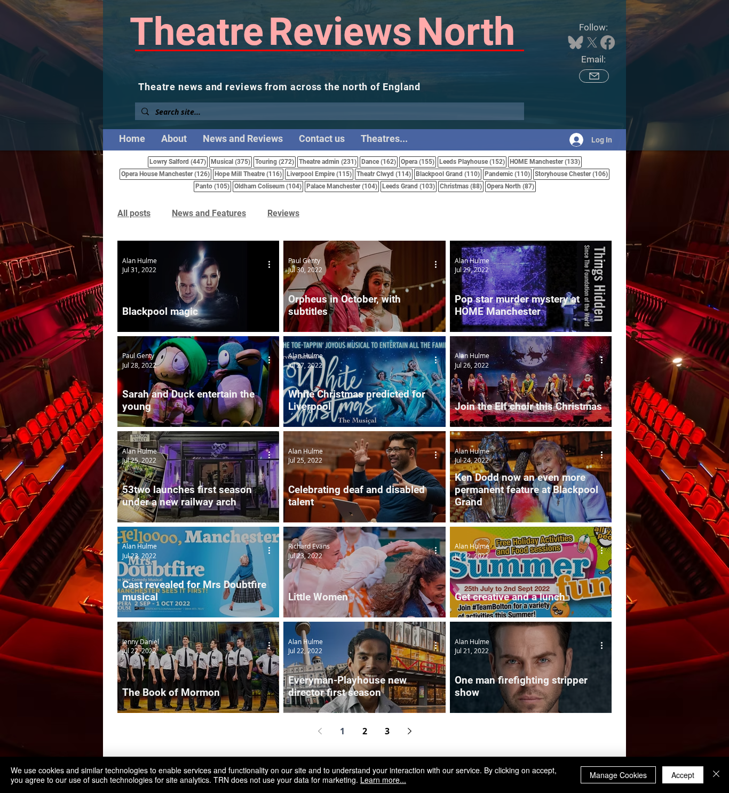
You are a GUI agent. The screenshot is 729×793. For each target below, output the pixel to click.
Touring (275, 161)
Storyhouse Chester (572, 174)
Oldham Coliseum (268, 186)
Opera (418, 161)
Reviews (283, 213)
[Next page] (409, 731)
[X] (592, 42)
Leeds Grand (409, 186)
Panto (213, 186)
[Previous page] (319, 731)
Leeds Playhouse (472, 161)
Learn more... (383, 779)
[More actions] (272, 264)
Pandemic (508, 174)
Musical (231, 161)
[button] (384, 139)
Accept (682, 775)
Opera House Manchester (166, 174)
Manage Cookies (618, 775)
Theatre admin (328, 161)
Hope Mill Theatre (249, 174)
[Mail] (594, 76)
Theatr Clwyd (384, 174)
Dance (379, 161)
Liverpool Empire (320, 174)
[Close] (716, 774)
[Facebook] (607, 42)
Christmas (462, 186)
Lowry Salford (178, 161)
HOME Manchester (546, 161)
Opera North (511, 186)
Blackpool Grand (448, 174)
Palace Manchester (342, 186)
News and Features (209, 213)
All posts (133, 213)
